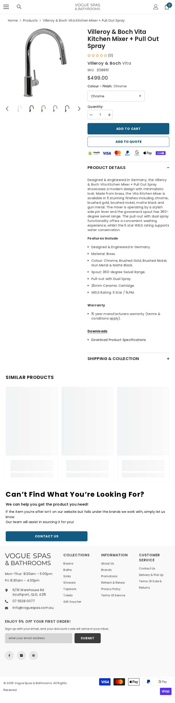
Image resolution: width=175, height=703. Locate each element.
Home (13, 20)
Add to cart (128, 128)
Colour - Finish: (107, 86)
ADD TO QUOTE (129, 141)
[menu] (6, 7)
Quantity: (95, 106)
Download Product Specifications (118, 340)
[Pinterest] (33, 655)
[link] (31, 468)
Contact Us (47, 536)
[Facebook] (9, 655)
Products (30, 20)
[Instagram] (21, 655)
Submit (87, 638)
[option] (43, 62)
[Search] (19, 7)
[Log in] (155, 6)
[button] (7, 108)
